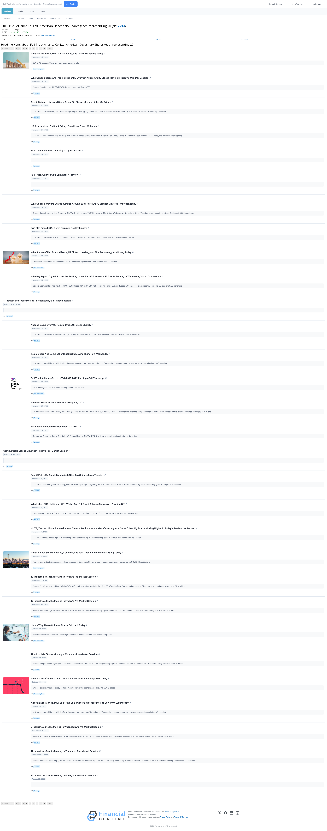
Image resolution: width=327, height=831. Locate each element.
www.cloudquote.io (171, 811)
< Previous (6, 49)
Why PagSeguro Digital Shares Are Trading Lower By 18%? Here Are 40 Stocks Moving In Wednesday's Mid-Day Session (97, 276)
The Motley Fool (39, 69)
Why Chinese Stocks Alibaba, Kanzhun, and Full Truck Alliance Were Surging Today (77, 552)
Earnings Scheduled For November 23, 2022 (56, 426)
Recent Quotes (275, 4)
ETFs (32, 11)
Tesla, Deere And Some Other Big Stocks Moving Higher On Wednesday (71, 354)
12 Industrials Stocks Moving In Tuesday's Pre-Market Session (66, 751)
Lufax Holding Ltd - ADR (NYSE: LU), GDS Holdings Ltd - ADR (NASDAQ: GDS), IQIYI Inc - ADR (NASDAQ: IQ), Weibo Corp (85, 513)
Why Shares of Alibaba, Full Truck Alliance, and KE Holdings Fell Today (70, 678)
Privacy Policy (165, 817)
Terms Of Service (181, 817)
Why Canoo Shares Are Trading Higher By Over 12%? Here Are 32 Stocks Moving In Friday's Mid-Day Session (91, 77)
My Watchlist (297, 4)
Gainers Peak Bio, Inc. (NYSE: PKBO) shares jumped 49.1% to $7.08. (62, 87)
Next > (50, 49)
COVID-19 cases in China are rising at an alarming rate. (56, 63)
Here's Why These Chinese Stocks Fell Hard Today (59, 625)
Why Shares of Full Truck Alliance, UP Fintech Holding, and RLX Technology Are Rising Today (82, 252)
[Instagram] (237, 815)
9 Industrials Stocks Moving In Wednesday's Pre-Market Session (67, 727)
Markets (7, 11)
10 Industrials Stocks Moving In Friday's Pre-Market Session (64, 576)
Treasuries (69, 18)
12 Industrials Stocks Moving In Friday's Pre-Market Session (37, 450)
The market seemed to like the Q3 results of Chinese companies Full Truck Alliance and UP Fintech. (75, 261)
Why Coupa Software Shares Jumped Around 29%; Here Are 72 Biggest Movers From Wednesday (85, 203)
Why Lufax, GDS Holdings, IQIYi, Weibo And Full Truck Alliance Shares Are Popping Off (79, 504)
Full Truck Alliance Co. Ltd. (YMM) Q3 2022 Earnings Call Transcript (69, 378)
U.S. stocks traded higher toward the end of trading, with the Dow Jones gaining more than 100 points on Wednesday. (84, 237)
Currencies (41, 18)
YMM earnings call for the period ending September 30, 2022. (59, 387)
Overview (20, 18)
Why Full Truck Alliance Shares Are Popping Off (58, 402)
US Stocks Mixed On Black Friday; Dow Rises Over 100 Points (65, 126)
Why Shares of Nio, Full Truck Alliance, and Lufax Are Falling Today (68, 53)
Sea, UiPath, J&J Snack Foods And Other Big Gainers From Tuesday (68, 475)
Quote (74, 39)
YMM (121, 26)
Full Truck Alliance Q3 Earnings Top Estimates (57, 150)
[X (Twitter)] (219, 815)
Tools (42, 11)
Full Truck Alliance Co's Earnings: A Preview (56, 174)
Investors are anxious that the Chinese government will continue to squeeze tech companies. (73, 634)
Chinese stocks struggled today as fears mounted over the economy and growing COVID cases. (74, 688)
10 (44, 49)
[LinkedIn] (231, 815)
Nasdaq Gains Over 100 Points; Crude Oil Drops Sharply (62, 325)
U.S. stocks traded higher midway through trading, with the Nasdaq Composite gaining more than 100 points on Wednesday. (87, 334)
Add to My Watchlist (48, 35)
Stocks (20, 11)
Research (245, 39)
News (30, 18)
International (55, 18)
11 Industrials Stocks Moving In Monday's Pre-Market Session (65, 654)
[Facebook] (225, 815)
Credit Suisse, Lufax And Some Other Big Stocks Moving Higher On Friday (72, 102)
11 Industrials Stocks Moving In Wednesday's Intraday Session (38, 300)
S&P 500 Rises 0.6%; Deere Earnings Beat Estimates (60, 228)
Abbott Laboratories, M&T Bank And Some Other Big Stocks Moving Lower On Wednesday (81, 702)
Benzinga (36, 93)
